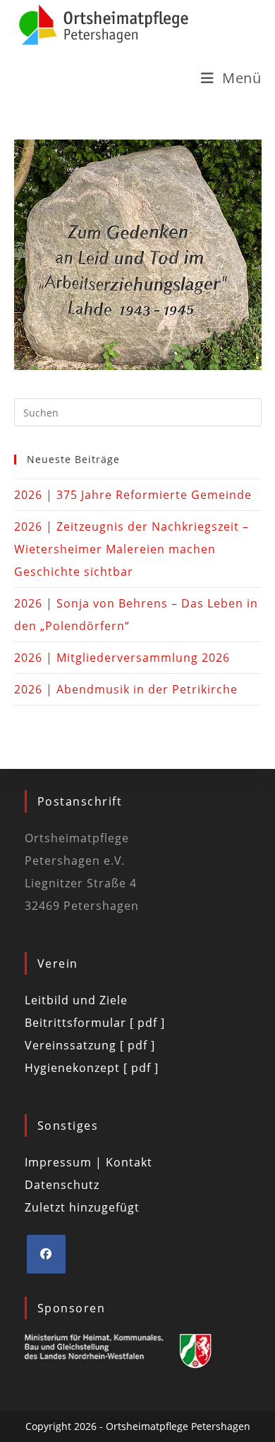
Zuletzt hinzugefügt (82, 1207)
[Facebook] (46, 1254)
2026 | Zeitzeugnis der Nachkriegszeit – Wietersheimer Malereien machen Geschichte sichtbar (131, 549)
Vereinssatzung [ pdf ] (90, 1045)
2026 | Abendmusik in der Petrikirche (126, 689)
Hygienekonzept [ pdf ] (92, 1068)
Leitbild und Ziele (76, 1000)
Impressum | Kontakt (88, 1162)
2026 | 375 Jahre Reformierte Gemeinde (133, 495)
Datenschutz (62, 1185)
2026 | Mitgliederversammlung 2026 (122, 657)
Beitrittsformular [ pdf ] (95, 1022)
